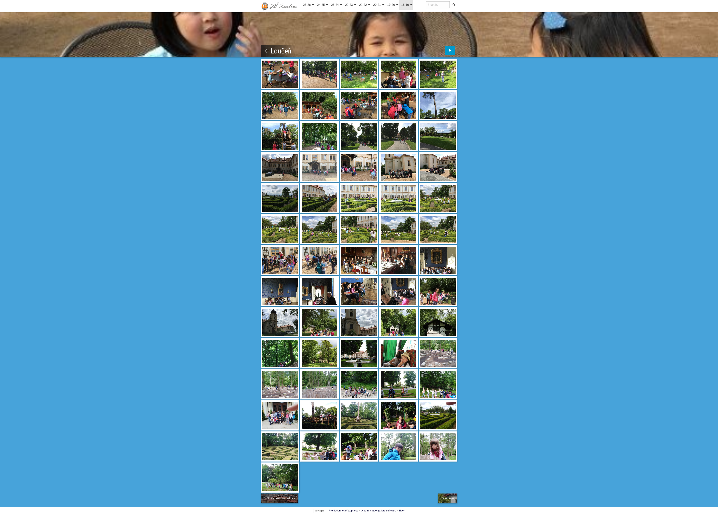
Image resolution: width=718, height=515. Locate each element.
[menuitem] (308, 5)
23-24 (335, 4)
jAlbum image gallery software (378, 510)
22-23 (349, 4)
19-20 (391, 4)
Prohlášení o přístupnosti (343, 510)
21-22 (363, 4)
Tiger (402, 510)
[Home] (279, 6)
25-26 (307, 4)
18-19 (405, 4)
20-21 (377, 4)
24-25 (321, 4)
